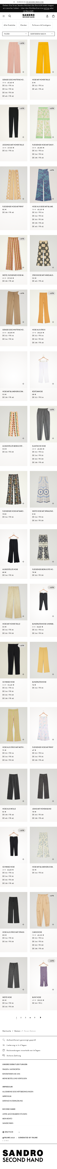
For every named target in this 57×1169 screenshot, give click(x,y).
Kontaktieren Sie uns (11, 1074)
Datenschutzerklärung (12, 1101)
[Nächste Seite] (40, 1017)
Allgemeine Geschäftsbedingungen (17, 1092)
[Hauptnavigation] (4, 16)
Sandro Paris (7, 1123)
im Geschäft (28, 11)
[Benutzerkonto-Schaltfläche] (47, 16)
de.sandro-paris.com (35, 2)
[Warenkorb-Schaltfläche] (53, 16)
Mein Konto (7, 1119)
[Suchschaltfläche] (10, 16)
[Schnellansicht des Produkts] (23, 72)
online (46, 8)
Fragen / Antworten (11, 1069)
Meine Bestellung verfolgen (14, 1078)
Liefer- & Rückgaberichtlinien (14, 1114)
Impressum (6, 1096)
